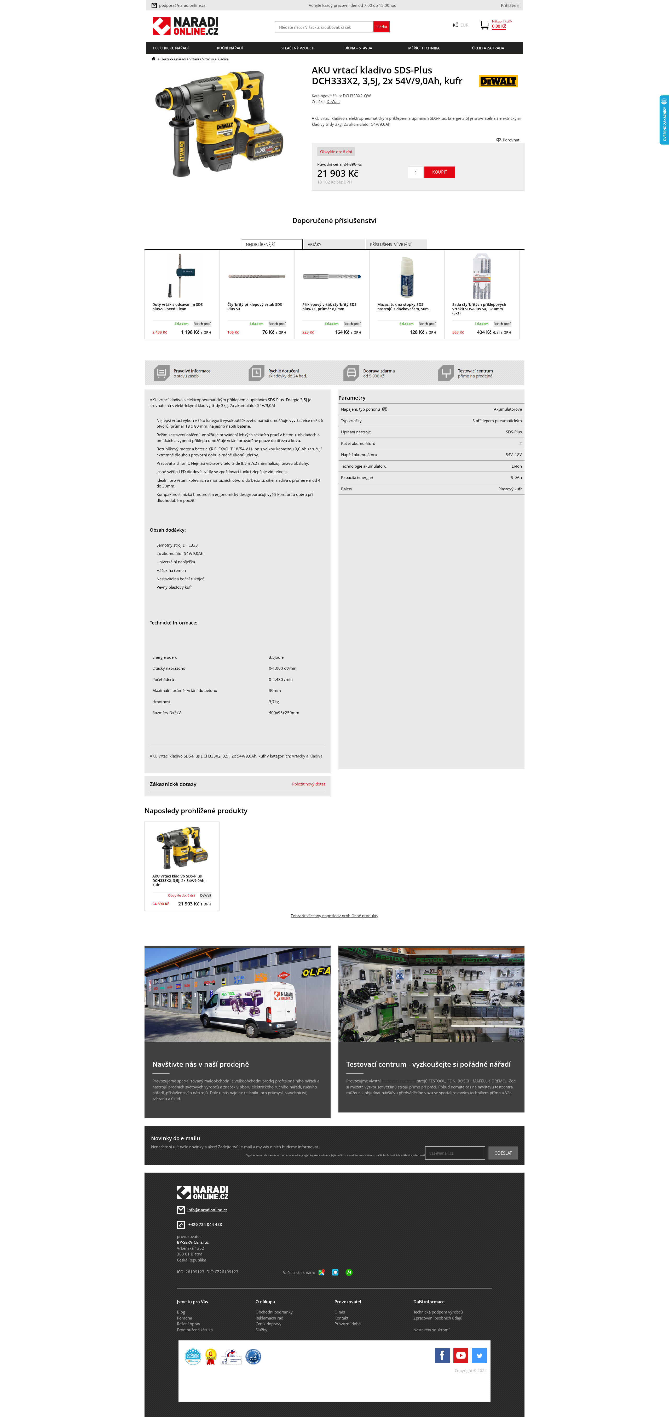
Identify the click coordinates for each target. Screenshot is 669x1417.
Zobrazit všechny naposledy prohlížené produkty (334, 915)
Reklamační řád (269, 1318)
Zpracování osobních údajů (437, 1318)
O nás (339, 1312)
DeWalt (333, 101)
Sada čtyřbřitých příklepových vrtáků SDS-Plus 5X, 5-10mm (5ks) (479, 309)
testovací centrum (399, 1080)
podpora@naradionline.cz (182, 5)
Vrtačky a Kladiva (215, 59)
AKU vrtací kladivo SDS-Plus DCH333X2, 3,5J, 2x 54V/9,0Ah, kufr (178, 880)
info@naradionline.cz (207, 1209)
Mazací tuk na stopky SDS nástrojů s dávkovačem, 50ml (403, 306)
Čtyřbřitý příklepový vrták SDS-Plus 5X (255, 306)
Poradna (184, 1318)
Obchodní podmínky (274, 1312)
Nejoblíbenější (260, 244)
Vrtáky (314, 244)
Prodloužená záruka (195, 1329)
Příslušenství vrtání (390, 244)
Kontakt (341, 1318)
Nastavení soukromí (431, 1329)
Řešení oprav (188, 1323)
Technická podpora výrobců (438, 1312)
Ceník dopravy (268, 1323)
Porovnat (511, 139)
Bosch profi (202, 323)
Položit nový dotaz (308, 784)
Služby (261, 1329)
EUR (464, 25)
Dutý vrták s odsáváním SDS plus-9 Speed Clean (177, 306)
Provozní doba (347, 1323)
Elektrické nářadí (173, 59)
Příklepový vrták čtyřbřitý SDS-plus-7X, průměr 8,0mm (330, 306)
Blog (181, 1312)
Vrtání (194, 59)
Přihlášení (510, 5)
